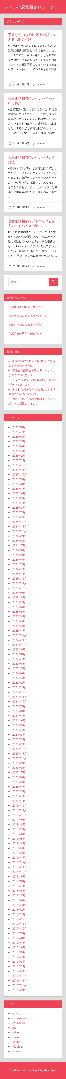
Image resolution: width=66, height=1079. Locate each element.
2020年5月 (18, 782)
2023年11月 (19, 583)
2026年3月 (18, 451)
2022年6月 (18, 664)
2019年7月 (18, 829)
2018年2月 (18, 909)
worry (16, 1051)
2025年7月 (18, 489)
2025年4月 (18, 503)
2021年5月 (18, 725)
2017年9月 (18, 933)
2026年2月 (18, 455)
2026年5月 (18, 441)
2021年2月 (18, 739)
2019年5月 (18, 838)
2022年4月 (18, 673)
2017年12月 (19, 919)
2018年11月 (19, 867)
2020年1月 (18, 801)
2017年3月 (18, 961)
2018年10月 (19, 872)
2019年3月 (18, 848)
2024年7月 (18, 545)
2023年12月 (19, 578)
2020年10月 (19, 758)
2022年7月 (18, 659)
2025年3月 (18, 507)
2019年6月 (18, 834)
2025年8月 (18, 484)
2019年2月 (18, 853)
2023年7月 (18, 602)
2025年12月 (19, 465)
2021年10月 (19, 701)
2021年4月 (18, 730)
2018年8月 (18, 881)
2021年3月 (18, 734)
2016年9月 (18, 990)
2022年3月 (18, 678)
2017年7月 (18, 943)
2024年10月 (19, 531)
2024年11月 (19, 526)
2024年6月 (18, 550)
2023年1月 (18, 630)
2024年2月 (18, 569)
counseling (19, 1018)
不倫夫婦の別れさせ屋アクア (26, 307)
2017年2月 (18, 966)
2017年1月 (18, 971)
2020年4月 (18, 786)
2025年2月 (18, 512)
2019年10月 (19, 815)
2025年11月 (19, 470)
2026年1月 (18, 460)
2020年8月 (18, 768)
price (15, 1032)
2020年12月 (19, 749)
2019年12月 (19, 805)
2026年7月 (18, 432)
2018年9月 (18, 876)
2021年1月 (18, 744)
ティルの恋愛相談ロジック (29, 7)
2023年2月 (18, 626)
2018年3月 (18, 905)
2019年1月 (18, 857)
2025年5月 (18, 498)
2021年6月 (18, 720)
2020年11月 (19, 753)
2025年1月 (18, 517)
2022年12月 (19, 635)
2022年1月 (18, 687)
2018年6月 (18, 891)
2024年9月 (18, 536)
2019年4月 (18, 843)
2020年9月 (18, 763)
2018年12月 (19, 862)
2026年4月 (18, 446)
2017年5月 (18, 952)
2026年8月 (18, 427)
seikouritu (18, 1037)
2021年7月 (18, 716)
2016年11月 (19, 980)
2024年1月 (18, 574)
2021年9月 (18, 706)
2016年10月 (19, 985)
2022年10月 (19, 645)
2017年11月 (19, 924)
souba (16, 1042)
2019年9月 (18, 820)
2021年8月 (18, 711)
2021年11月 (19, 697)
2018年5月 (18, 895)
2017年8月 (18, 938)
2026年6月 (18, 436)
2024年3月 (18, 564)
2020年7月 (18, 772)
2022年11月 (19, 640)
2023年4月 (18, 616)
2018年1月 (18, 914)
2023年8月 (18, 597)
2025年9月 (18, 479)
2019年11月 (19, 810)
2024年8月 (18, 541)
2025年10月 (19, 474)
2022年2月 (18, 682)
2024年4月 (18, 559)
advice (16, 1013)
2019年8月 (18, 824)
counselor (18, 1023)
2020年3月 (18, 791)
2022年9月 (18, 649)
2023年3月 (18, 621)
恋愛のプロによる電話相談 (24, 325)
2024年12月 (19, 522)
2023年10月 (19, 588)
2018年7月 (18, 886)
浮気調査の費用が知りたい (24, 333)
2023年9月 (18, 593)
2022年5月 (18, 668)
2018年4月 (18, 900)
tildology (17, 1046)
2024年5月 (18, 555)
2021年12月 (19, 692)
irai (14, 1028)
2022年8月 (18, 654)
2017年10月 (19, 928)
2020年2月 (18, 796)
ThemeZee (50, 1070)
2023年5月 (18, 611)
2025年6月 (18, 493)
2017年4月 (18, 957)
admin (41, 84)
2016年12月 (19, 976)
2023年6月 (18, 607)
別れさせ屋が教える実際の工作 (27, 316)
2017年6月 (18, 947)
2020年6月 (18, 777)
